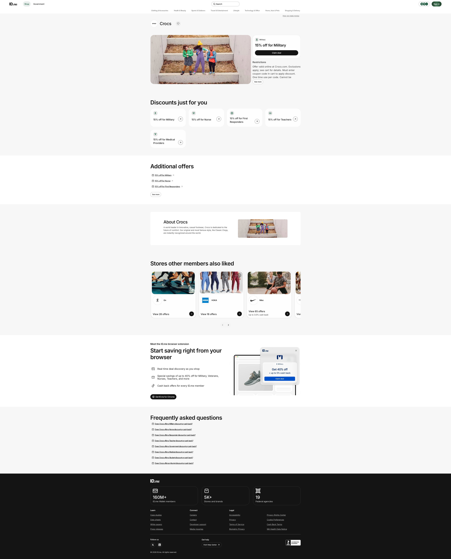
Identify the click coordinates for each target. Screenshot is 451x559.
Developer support (198, 524)
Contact (193, 520)
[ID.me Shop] (14, 4)
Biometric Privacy (237, 529)
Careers (193, 515)
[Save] (191, 275)
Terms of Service (236, 524)
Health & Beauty (180, 11)
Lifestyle (236, 11)
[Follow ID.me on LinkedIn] (159, 544)
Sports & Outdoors (198, 11)
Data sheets (155, 520)
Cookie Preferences (275, 520)
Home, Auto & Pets (272, 11)
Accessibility (234, 515)
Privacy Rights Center (276, 515)
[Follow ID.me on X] (152, 544)
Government (38, 4)
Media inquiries (196, 529)
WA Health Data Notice (277, 529)
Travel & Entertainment (219, 11)
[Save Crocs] (178, 23)
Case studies (156, 515)
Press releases (156, 529)
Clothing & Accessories (159, 11)
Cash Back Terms (274, 524)
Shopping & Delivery (292, 11)
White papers (156, 524)
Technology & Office (252, 11)
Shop (26, 4)
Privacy (232, 520)
